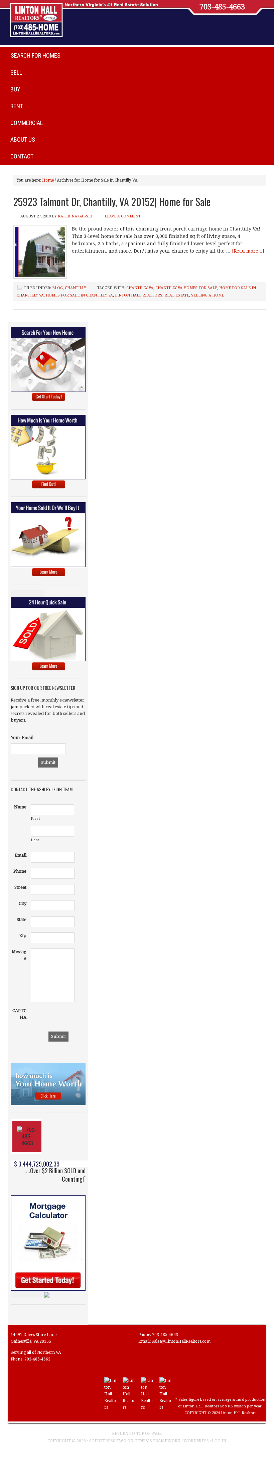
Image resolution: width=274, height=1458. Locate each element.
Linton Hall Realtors (138, 295)
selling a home (207, 295)
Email (20, 855)
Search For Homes (35, 55)
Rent (16, 106)
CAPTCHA (19, 1014)
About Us (22, 139)
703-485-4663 (222, 7)
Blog (57, 288)
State (21, 919)
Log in (219, 1441)
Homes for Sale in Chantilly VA (79, 295)
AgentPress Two (107, 1441)
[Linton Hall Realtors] (110, 1407)
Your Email (22, 737)
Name (20, 806)
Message (19, 955)
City (22, 903)
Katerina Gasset (75, 216)
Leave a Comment (123, 216)
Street (20, 887)
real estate (176, 295)
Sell (16, 72)
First (35, 818)
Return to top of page (137, 1433)
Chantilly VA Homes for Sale (186, 288)
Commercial (26, 122)
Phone (19, 871)
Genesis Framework (157, 1441)
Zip (22, 935)
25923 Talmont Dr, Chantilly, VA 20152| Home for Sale (112, 201)
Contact (21, 156)
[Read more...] (248, 251)
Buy (15, 89)
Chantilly (75, 288)
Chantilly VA (139, 288)
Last (35, 840)
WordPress (196, 1441)
